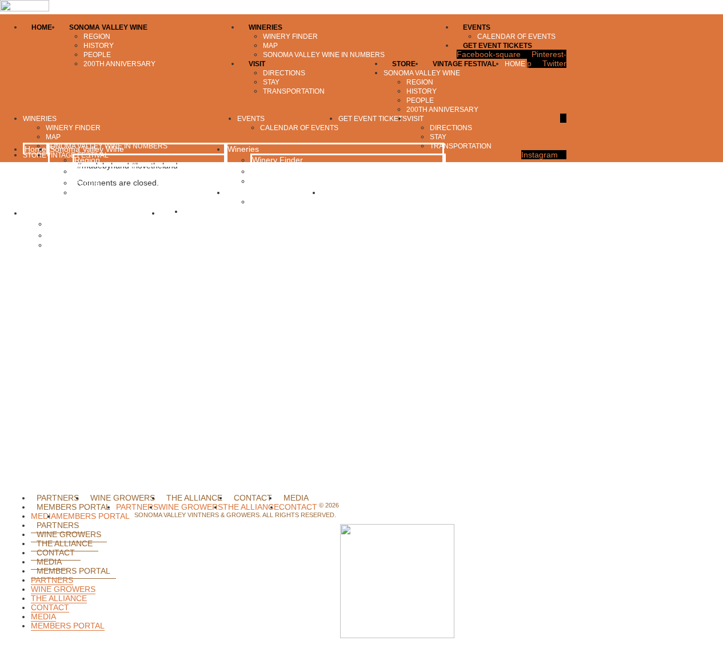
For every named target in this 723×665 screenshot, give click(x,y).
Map (260, 171)
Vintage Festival (212, 211)
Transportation (73, 244)
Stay (57, 235)
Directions (67, 223)
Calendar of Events (284, 201)
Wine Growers (122, 497)
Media (296, 497)
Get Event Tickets (354, 192)
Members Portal (73, 506)
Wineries (243, 149)
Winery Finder (277, 159)
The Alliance (194, 497)
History (86, 171)
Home (35, 149)
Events (239, 192)
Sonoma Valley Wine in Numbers (309, 181)
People (86, 182)
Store (172, 212)
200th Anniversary (105, 192)
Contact (253, 497)
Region (87, 159)
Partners (58, 497)
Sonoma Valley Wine (87, 149)
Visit (32, 212)
